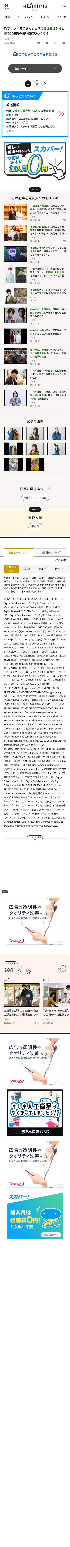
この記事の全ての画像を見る (37, 54)
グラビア (61, 17)
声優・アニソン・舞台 (35, 497)
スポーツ (45, 17)
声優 (7, 17)
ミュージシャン (25, 17)
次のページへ (22, 68)
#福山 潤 (35, 526)
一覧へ (58, 968)
